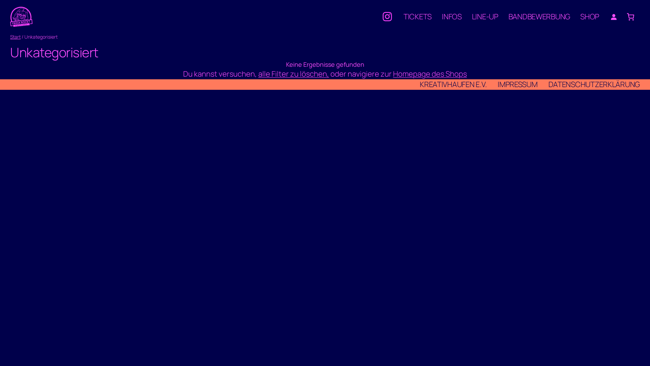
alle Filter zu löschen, (293, 74)
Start (15, 37)
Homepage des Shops (430, 74)
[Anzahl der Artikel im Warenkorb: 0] (630, 16)
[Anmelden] (613, 16)
